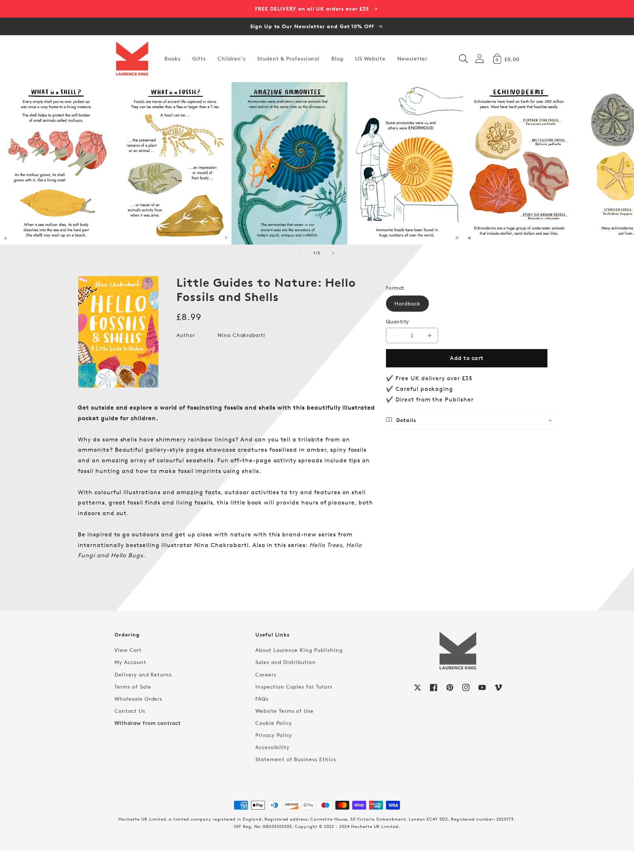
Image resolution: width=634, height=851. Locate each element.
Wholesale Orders (138, 699)
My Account (130, 662)
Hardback (407, 303)
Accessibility (272, 747)
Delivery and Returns (143, 674)
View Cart (128, 650)
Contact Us (129, 711)
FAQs (262, 699)
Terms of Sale (132, 686)
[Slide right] (333, 253)
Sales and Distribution (285, 662)
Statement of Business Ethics (295, 759)
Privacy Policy (273, 735)
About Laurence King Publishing (299, 650)
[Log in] (479, 58)
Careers (265, 674)
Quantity (397, 321)
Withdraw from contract (147, 723)
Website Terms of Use (284, 711)
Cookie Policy (273, 723)
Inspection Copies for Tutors (293, 686)
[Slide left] (301, 253)
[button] (463, 59)
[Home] (132, 58)
